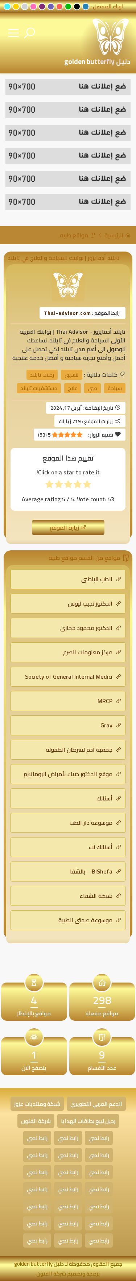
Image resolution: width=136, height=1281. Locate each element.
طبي (92, 388)
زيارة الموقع (65, 527)
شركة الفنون (36, 1121)
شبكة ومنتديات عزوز (37, 1104)
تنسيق (72, 375)
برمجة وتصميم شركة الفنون (68, 1273)
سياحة (115, 388)
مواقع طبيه (75, 235)
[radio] (87, 485)
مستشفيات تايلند (39, 388)
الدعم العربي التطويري (96, 1104)
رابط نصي (98, 1138)
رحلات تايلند (42, 375)
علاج (72, 388)
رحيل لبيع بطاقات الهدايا (88, 1121)
